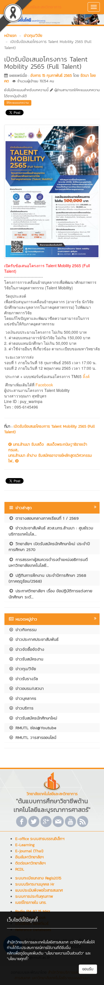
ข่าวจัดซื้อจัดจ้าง (29, 649)
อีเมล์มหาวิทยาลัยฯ (29, 857)
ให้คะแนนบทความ (18, 102)
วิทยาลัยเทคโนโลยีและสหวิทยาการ (33, 7)
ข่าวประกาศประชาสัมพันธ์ (36, 639)
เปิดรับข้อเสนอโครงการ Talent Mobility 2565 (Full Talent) (49, 429)
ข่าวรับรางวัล (26, 678)
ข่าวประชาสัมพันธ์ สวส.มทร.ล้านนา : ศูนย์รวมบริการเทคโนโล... (51, 531)
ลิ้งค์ (86, 376)
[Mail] (58, 821)
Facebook (44, 384)
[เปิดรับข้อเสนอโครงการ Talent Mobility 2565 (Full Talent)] (52, 191)
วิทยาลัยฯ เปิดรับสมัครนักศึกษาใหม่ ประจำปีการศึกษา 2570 (49, 546)
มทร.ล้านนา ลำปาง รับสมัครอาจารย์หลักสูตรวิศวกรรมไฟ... (50, 458)
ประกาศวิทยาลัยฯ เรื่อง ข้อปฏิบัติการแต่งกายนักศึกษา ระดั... (50, 594)
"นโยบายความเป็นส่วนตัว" (64, 953)
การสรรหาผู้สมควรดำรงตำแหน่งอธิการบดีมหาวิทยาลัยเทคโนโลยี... (48, 562)
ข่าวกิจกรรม (25, 629)
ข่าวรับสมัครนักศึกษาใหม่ (35, 718)
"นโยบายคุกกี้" (18, 959)
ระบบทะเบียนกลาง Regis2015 (38, 878)
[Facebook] (21, 821)
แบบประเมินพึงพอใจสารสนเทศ (39, 890)
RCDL (19, 869)
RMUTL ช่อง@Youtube (35, 727)
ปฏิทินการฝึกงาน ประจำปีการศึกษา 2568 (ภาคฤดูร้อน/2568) (47, 578)
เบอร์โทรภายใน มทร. (30, 902)
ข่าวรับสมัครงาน (28, 659)
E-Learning (25, 845)
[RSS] (82, 821)
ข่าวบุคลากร (25, 698)
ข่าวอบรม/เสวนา (29, 688)
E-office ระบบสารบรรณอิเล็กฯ (39, 839)
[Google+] (46, 821)
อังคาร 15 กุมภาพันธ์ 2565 (51, 75)
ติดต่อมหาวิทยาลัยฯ (30, 863)
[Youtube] (70, 821)
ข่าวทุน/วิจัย (25, 668)
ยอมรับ (87, 969)
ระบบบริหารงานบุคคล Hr (34, 884)
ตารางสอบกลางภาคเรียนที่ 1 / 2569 (46, 518)
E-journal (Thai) (29, 851)
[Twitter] (33, 821)
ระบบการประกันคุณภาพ (34, 896)
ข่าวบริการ (24, 708)
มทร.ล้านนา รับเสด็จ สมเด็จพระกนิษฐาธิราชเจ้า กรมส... (47, 447)
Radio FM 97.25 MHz (32, 911)
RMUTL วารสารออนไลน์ (35, 737)
